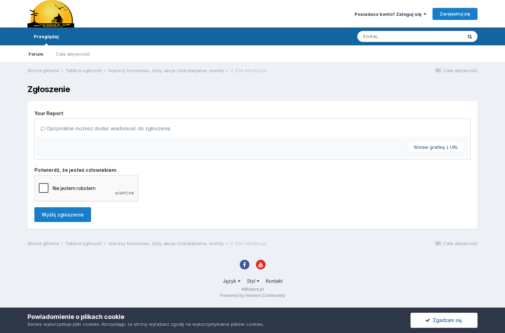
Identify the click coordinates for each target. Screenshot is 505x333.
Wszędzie (443, 36)
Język (230, 281)
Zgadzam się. (446, 320)
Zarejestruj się (455, 13)
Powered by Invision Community (252, 295)
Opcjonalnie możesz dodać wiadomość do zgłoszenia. (108, 128)
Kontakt (274, 281)
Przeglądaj (46, 36)
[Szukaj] (470, 36)
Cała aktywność (73, 54)
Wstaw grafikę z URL (436, 147)
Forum (36, 54)
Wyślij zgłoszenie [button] (63, 215)
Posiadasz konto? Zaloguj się (389, 14)
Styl (252, 281)
